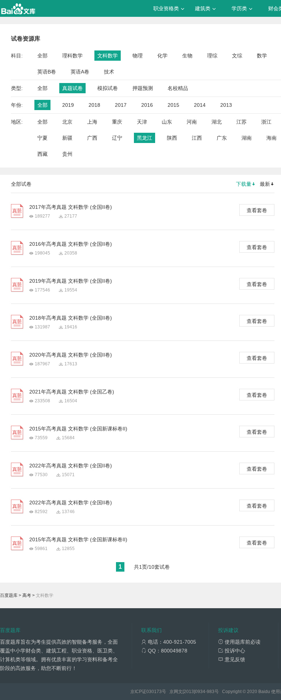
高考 (26, 595)
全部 (42, 56)
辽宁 (117, 138)
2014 (200, 105)
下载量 (243, 184)
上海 (92, 122)
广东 (222, 138)
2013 (226, 105)
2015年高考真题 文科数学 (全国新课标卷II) (78, 429)
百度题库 (9, 595)
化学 (162, 56)
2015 (173, 105)
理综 (212, 56)
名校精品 (178, 88)
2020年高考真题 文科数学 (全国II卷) (70, 355)
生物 (187, 56)
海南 (271, 138)
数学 (262, 56)
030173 (154, 691)
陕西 (172, 138)
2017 (121, 105)
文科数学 (107, 56)
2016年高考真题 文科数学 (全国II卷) (70, 244)
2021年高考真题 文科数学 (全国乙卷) (71, 392)
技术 (109, 72)
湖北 (216, 122)
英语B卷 (46, 72)
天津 (142, 122)
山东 (167, 122)
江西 (197, 138)
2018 (94, 105)
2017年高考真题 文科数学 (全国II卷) (70, 207)
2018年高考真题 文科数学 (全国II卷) (70, 318)
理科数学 (72, 56)
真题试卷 (72, 88)
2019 (68, 105)
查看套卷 (257, 210)
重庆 (117, 122)
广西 (92, 138)
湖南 (246, 138)
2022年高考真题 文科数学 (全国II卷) (70, 465)
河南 (192, 122)
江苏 (241, 122)
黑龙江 (144, 138)
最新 (265, 184)
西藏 (42, 154)
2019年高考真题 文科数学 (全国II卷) (70, 281)
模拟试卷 (107, 88)
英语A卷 (80, 72)
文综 (237, 56)
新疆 (67, 138)
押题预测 (142, 88)
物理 (137, 56)
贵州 (67, 154)
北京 (67, 122)
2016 (147, 105)
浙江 (266, 122)
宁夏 (42, 138)
